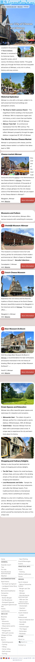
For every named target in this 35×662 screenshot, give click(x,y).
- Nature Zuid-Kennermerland (23, 602)
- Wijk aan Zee (23, 599)
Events (20, 564)
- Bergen (21, 591)
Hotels (3, 609)
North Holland (7, 50)
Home (3, 559)
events (17, 177)
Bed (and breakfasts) (8, 591)
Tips (2, 567)
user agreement (14, 658)
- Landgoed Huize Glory (9, 586)
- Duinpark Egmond (7, 602)
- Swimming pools (7, 642)
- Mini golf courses (7, 633)
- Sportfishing (23, 559)
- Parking (21, 572)
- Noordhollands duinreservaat (23, 596)
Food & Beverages (24, 561)
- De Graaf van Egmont (8, 584)
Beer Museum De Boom (13, 329)
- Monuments (5, 624)
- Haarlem (21, 608)
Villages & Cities (6, 635)
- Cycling (4, 644)
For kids (3, 569)
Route (20, 569)
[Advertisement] (17, 207)
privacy (20, 658)
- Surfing (4, 654)
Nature (3, 637)
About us (21, 639)
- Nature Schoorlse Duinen (24, 585)
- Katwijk (21, 624)
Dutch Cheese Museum (13, 272)
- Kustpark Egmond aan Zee (9, 605)
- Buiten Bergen (6, 598)
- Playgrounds (6, 630)
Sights (3, 619)
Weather (4, 576)
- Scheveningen (23, 626)
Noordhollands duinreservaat (6, 572)
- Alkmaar (21, 593)
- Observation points (8, 626)
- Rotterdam (22, 631)
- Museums (5, 621)
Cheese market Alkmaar (11, 154)
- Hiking (3, 647)
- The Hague (22, 629)
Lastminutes (5, 611)
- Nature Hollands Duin (26, 620)
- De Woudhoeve (6, 600)
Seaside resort (6, 565)
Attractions (5, 628)
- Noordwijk (22, 622)
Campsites (4, 593)
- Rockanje (22, 633)
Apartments (5, 581)
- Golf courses (6, 651)
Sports (3, 640)
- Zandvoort (22, 610)
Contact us (22, 645)
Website (7, 201)
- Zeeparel (4, 588)
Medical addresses (24, 574)
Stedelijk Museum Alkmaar (15, 225)
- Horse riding (5, 649)
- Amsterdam (22, 606)
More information (28, 200)
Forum (20, 576)
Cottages (4, 595)
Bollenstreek (22, 617)
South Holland (23, 613)
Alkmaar (18, 180)
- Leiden (21, 615)
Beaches (4, 617)
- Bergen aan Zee (24, 588)
